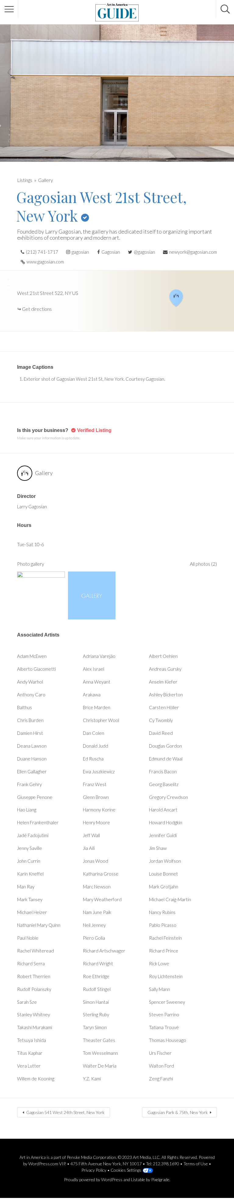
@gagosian (144, 252)
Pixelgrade (160, 1179)
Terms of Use (195, 1163)
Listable (138, 1179)
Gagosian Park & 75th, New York (177, 1112)
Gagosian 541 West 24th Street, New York (65, 1112)
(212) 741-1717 (42, 252)
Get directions (37, 309)
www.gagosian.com (45, 261)
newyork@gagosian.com (193, 252)
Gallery (45, 180)
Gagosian (110, 252)
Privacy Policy (93, 1170)
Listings (24, 180)
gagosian (80, 252)
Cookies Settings (126, 1170)
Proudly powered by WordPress (93, 1179)
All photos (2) (203, 564)
